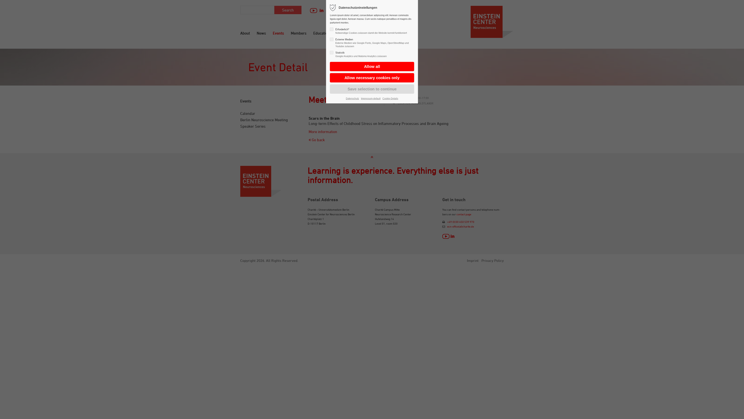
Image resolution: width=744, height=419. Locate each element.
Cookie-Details (390, 98)
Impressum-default (371, 98)
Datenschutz (352, 98)
